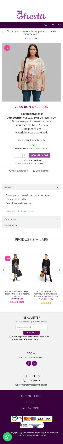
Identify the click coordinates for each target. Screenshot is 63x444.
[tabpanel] (31, 72)
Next (58, 75)
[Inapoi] (2, 32)
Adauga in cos (39, 155)
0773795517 (33, 380)
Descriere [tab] (9, 186)
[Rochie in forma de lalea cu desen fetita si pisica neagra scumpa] (17, 268)
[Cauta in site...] (59, 25)
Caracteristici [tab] (10, 219)
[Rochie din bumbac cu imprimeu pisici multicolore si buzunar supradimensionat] (46, 268)
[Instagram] (34, 363)
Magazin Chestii (31, 38)
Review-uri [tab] (11, 225)
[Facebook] (28, 363)
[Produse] (4, 26)
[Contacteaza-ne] (45, 25)
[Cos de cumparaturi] (53, 25)
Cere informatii (42, 170)
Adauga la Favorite (19, 170)
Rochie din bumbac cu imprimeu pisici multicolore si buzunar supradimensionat (46, 293)
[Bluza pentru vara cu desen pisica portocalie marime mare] (31, 72)
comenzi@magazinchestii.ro (33, 384)
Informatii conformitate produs (19, 211)
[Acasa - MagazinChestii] (31, 15)
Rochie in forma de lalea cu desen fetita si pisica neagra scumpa (17, 293)
